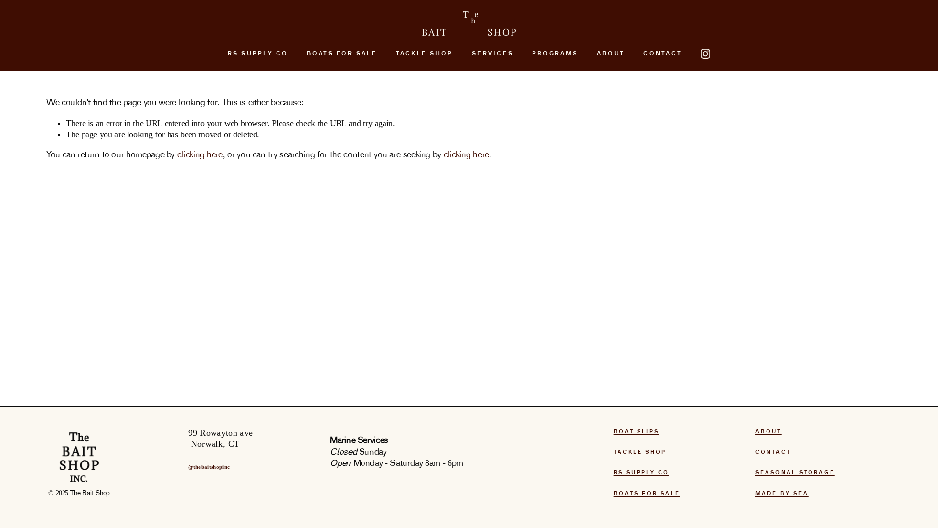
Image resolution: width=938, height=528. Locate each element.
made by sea (782, 494)
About (768, 432)
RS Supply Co (258, 54)
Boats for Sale (342, 54)
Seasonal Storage (795, 473)
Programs (555, 54)
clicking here (200, 155)
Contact (662, 54)
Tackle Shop (424, 54)
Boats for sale (647, 494)
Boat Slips (636, 432)
